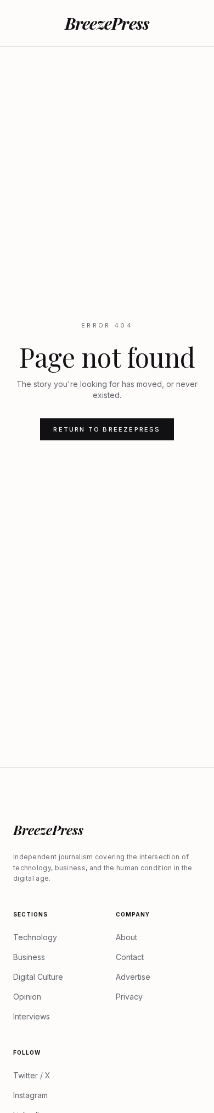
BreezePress (107, 23)
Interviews (31, 1016)
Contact (130, 957)
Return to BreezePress (106, 429)
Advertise (133, 976)
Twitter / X (31, 1075)
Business (29, 957)
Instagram (30, 1095)
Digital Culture (38, 976)
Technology (35, 937)
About (126, 937)
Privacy (129, 996)
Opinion (27, 996)
